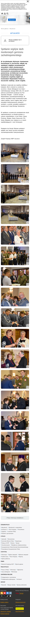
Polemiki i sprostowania (7, 533)
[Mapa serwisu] (5, 14)
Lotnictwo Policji (12, 531)
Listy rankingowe (5, 571)
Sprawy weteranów (22, 584)
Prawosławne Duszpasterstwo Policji (10, 549)
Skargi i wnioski (11, 584)
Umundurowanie (5, 545)
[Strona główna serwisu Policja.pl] (2, 14)
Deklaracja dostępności (20, 602)
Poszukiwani (21, 529)
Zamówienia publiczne (6, 574)
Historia (12, 543)
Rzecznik (3, 584)
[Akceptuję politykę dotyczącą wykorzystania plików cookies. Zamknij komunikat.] (28, 1)
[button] (27, 13)
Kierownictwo (11, 539)
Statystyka (4, 552)
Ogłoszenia (20, 569)
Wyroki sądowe (19, 564)
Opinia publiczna (5, 558)
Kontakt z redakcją (4, 602)
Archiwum (19, 579)
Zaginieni (3, 531)
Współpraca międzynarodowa (18, 545)
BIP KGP (21, 593)
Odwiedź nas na (4, 593)
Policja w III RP (5, 543)
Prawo (2, 561)
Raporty (21, 556)
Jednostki (3, 539)
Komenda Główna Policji (7, 541)
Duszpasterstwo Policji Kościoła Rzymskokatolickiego (14, 547)
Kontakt (3, 582)
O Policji (3, 536)
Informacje (4, 554)
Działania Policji (5, 524)
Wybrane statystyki (23, 554)
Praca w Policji (5, 567)
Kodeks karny (4, 556)
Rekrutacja (14, 571)
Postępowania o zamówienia (8, 577)
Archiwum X (4, 529)
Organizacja (18, 541)
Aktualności (12, 28)
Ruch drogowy (12, 529)
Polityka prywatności (4, 613)
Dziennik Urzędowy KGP (7, 564)
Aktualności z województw (15, 527)
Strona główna (4, 28)
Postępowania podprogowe (8, 579)
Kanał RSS (1, 593)
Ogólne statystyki (12, 554)
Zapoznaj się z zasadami (5, 611)
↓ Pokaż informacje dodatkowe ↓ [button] (15, 518)
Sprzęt (17, 543)
